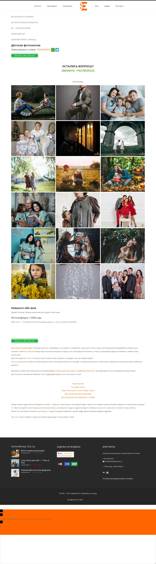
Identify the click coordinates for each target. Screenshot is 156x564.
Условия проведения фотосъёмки (118, 478)
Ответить (5, 533)
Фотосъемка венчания (32, 450)
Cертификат (52, 6)
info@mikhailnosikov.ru (113, 461)
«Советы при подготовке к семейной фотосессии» (75, 371)
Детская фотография (19, 348)
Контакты (119, 6)
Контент (37, 6)
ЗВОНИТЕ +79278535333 (78, 70)
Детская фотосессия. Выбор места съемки (78, 397)
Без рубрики (38, 453)
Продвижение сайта (75, 500)
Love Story (36, 465)
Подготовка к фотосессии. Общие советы (78, 390)
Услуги (107, 6)
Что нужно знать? (78, 387)
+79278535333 (43, 49)
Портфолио (67, 6)
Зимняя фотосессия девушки (36, 470)
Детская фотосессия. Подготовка (78, 394)
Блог (97, 6)
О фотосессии (78, 384)
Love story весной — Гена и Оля (35, 461)
